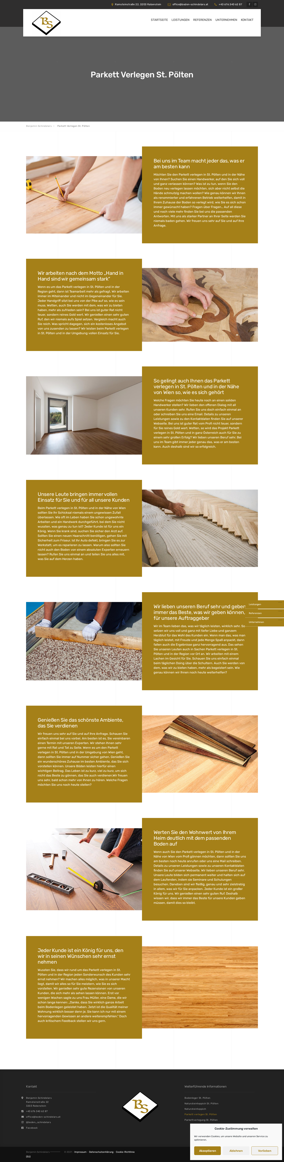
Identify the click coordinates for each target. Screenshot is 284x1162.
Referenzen (202, 20)
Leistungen (181, 20)
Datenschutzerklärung (101, 1152)
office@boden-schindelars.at (190, 4)
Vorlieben (264, 1151)
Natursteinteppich (195, 1109)
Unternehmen (226, 20)
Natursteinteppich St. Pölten (201, 1103)
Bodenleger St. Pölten (197, 1098)
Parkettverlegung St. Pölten (201, 1120)
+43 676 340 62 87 (230, 4)
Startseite (159, 20)
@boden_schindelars (38, 1122)
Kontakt (247, 20)
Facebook (31, 1127)
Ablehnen (236, 1151)
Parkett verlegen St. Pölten (201, 1114)
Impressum (80, 1152)
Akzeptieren (207, 1151)
